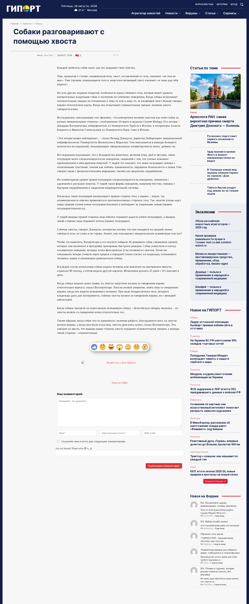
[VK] (13, 69)
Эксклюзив (205, 212)
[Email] (36, 69)
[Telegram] (20, 69)
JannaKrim (207, 584)
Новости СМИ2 (120, 383)
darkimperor (208, 528)
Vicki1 (206, 563)
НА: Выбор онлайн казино (214, 521)
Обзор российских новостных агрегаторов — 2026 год (213, 224)
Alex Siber (48, 55)
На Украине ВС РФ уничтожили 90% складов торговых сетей (213, 342)
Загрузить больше (214, 481)
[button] (242, 4)
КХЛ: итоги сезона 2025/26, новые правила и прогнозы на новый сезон (214, 473)
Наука (39, 23)
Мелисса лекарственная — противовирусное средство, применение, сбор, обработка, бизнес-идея (214, 258)
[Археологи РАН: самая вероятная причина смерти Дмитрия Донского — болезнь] (215, 91)
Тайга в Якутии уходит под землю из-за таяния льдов (222, 190)
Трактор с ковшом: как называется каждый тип (214, 458)
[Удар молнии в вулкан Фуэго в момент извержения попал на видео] (197, 155)
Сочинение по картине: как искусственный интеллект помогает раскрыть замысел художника (214, 407)
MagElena (207, 544)
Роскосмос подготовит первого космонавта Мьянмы (222, 139)
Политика (195, 336)
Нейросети (195, 400)
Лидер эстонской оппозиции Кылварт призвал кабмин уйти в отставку (211, 325)
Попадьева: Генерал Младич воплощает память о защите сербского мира (209, 359)
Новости (27, 23)
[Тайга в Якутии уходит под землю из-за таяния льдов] (197, 191)
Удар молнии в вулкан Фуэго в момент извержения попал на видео (221, 156)
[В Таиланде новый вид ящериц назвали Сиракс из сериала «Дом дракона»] (197, 173)
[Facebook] (28, 69)
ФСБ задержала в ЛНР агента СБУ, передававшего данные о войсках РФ (215, 391)
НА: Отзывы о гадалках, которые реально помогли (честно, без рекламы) (217, 571)
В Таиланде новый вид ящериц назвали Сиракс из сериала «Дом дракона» (222, 174)
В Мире (194, 318)
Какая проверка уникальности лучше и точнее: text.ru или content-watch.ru (213, 240)
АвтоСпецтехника (199, 452)
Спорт (193, 467)
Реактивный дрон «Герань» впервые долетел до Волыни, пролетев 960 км (215, 442)
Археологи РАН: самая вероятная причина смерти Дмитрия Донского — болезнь (215, 121)
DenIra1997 (208, 516)
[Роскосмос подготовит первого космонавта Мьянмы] (197, 140)
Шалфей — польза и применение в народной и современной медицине (212, 290)
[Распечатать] (44, 69)
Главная (14, 23)
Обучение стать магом (212, 534)
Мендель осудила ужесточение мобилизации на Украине (211, 375)
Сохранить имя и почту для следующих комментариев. (93, 441)
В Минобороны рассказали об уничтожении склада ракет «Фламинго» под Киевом (210, 426)
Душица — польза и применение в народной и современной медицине (212, 275)
